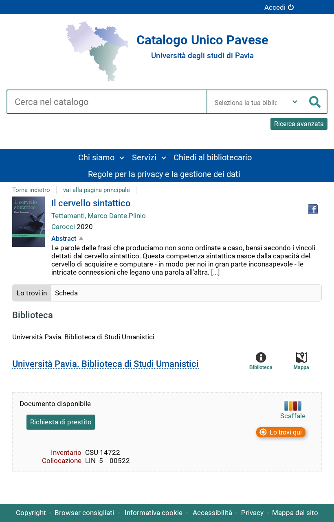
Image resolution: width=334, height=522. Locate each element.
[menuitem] (101, 157)
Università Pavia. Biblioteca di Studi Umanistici (105, 364)
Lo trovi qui (286, 432)
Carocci (64, 227)
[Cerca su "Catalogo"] (107, 102)
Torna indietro (31, 190)
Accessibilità (212, 513)
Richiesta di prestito (61, 422)
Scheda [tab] (66, 293)
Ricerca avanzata (299, 124)
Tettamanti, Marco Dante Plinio (98, 216)
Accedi (275, 7)
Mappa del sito (295, 513)
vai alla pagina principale (96, 190)
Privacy (252, 513)
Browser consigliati (84, 513)
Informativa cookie (153, 513)
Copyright (31, 513)
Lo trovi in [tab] (32, 293)
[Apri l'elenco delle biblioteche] (295, 102)
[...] (215, 272)
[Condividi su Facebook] (313, 209)
